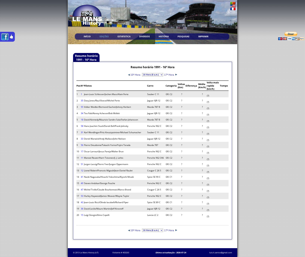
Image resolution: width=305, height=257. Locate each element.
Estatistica (124, 36)
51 (82, 164)
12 (82, 170)
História (164, 36)
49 (82, 183)
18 (82, 119)
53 (82, 195)
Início (87, 36)
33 (82, 138)
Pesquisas (183, 36)
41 (82, 176)
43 (82, 202)
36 (82, 208)
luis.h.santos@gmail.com (220, 252)
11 (82, 157)
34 (82, 113)
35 (82, 100)
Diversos (144, 36)
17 (82, 151)
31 (82, 132)
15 (82, 215)
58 (82, 126)
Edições (104, 36)
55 (82, 106)
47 (82, 189)
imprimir (203, 36)
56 (82, 145)
